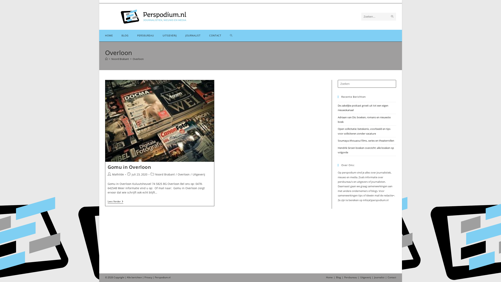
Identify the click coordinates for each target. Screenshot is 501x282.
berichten (137, 277)
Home (329, 277)
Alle (129, 277)
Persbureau (350, 277)
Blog (338, 277)
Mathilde (118, 174)
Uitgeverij (199, 174)
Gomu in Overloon (129, 167)
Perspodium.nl (162, 277)
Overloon (138, 59)
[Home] (106, 59)
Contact (392, 277)
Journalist (379, 277)
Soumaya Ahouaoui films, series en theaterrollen (366, 140)
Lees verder (115, 201)
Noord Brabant (165, 174)
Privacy (148, 277)
